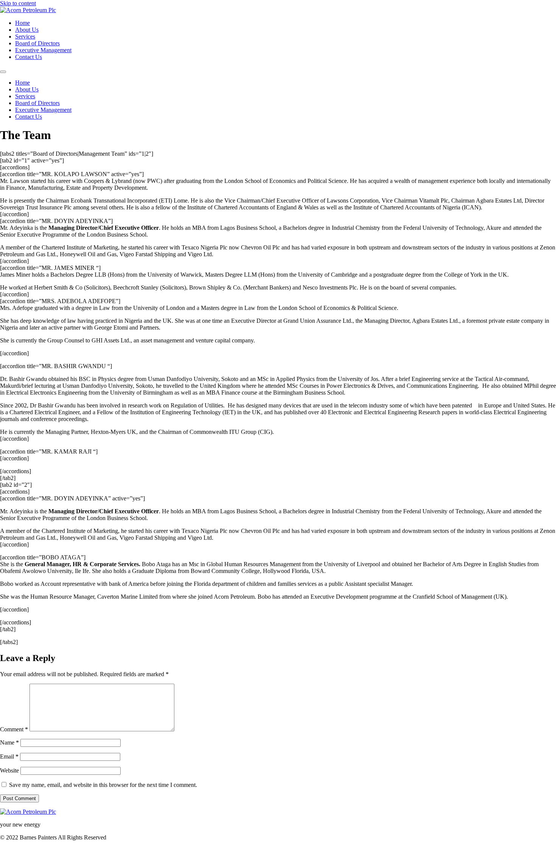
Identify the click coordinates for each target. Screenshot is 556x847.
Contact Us (28, 57)
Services (25, 36)
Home (22, 23)
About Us (27, 29)
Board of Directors (37, 43)
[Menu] (3, 72)
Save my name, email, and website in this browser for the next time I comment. (103, 785)
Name (9, 742)
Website (9, 770)
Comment (14, 729)
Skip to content (18, 3)
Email (9, 756)
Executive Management (43, 50)
